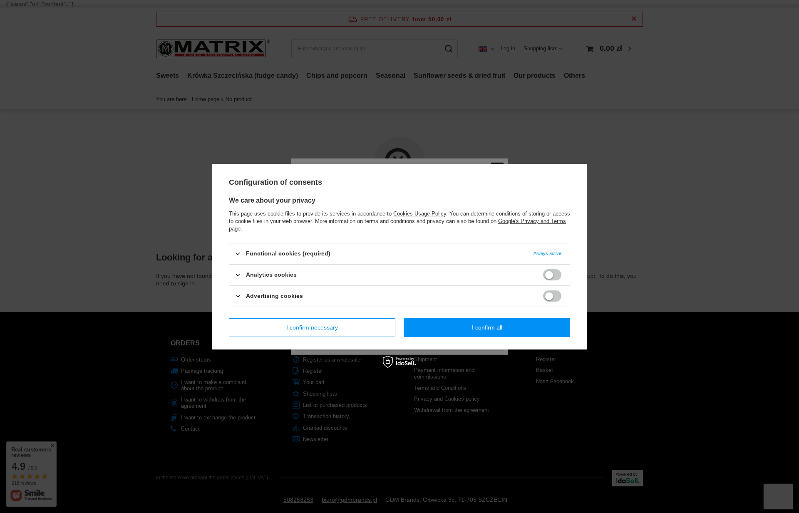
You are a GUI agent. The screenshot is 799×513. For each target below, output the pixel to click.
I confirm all (487, 327)
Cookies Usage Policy (419, 213)
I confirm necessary (312, 327)
